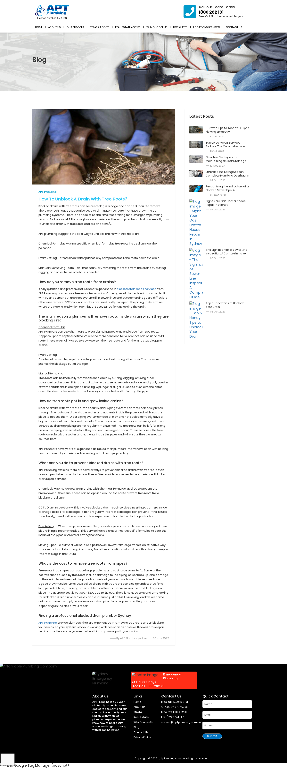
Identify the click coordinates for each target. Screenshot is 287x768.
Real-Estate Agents (128, 27)
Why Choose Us (156, 27)
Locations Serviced (206, 27)
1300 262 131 (180, 712)
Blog (136, 727)
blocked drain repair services (136, 289)
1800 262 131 (211, 12)
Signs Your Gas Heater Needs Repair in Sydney (226, 203)
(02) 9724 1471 (175, 717)
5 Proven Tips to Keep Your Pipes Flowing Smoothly (227, 130)
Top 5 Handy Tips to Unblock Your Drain (225, 305)
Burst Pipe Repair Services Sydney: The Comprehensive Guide (225, 146)
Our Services (75, 27)
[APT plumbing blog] (196, 129)
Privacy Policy (142, 737)
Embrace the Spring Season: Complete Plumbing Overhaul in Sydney (227, 175)
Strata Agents (99, 27)
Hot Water (180, 27)
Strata (138, 712)
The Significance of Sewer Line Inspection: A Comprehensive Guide (226, 253)
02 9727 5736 (179, 707)
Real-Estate (141, 717)
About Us (54, 27)
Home (38, 27)
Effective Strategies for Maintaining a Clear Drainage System (226, 161)
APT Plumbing (47, 192)
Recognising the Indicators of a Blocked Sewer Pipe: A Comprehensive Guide (227, 190)
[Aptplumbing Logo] (52, 11)
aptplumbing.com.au (171, 758)
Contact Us (234, 27)
